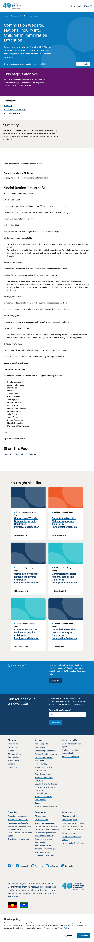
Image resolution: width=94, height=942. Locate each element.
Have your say (41, 763)
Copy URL (8, 454)
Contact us (55, 680)
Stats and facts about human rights (20, 834)
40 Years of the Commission (14, 755)
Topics (38, 802)
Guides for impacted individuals (44, 759)
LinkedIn (32, 454)
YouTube (39, 865)
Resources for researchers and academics (19, 828)
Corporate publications (45, 750)
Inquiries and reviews (44, 767)
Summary (8, 105)
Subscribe (55, 722)
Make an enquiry (69, 816)
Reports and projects (44, 774)
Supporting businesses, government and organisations (45, 790)
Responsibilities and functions (44, 779)
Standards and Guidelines (46, 783)
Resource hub (41, 812)
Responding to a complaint (73, 822)
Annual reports (41, 743)
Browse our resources (44, 822)
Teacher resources (43, 845)
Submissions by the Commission (43, 798)
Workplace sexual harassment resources (44, 854)
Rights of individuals (70, 756)
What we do (13, 743)
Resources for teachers (18, 819)
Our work (39, 739)
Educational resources (17, 816)
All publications (41, 819)
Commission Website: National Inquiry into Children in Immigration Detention (26, 522)
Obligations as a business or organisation (73, 751)
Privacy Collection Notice (73, 842)
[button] (83, 64)
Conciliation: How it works (73, 826)
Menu (86, 5)
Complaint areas (69, 833)
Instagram (54, 865)
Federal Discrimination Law (46, 754)
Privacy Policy (63, 928)
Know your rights (69, 739)
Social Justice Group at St (15, 109)
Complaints (67, 812)
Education (12, 812)
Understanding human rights (71, 745)
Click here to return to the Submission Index (23, 163)
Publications (40, 770)
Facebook (19, 454)
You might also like (12, 113)
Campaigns (40, 747)
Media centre (13, 760)
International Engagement (46, 806)
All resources (40, 816)
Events (11, 750)
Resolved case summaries (73, 829)
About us (12, 739)
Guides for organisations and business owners (45, 834)
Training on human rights (18, 838)
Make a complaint (69, 819)
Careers (11, 763)
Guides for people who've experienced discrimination (47, 828)
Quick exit (75, 5)
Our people (13, 747)
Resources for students (18, 822)
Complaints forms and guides (71, 838)
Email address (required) (60, 710)
